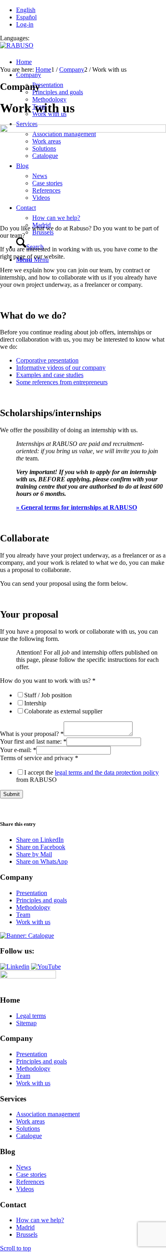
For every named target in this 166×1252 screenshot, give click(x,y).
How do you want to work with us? (47, 680)
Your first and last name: (33, 741)
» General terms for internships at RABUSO (76, 507)
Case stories (31, 1174)
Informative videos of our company (61, 367)
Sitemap (26, 1023)
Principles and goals (41, 900)
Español (26, 17)
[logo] (16, 45)
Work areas (30, 1121)
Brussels (26, 1234)
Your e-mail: (18, 749)
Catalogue (29, 1135)
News (23, 1167)
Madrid (25, 1227)
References (30, 1181)
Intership (35, 703)
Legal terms (31, 1015)
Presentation (31, 892)
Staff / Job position (48, 695)
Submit (11, 794)
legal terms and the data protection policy (107, 772)
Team (23, 914)
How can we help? (40, 1220)
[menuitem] (91, 62)
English (25, 9)
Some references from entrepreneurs (62, 382)
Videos (25, 1189)
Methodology (33, 907)
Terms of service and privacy (39, 758)
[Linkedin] (14, 966)
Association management (48, 1114)
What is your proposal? (32, 733)
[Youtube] (46, 966)
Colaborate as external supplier (63, 711)
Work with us (33, 921)
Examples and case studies (49, 374)
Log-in (24, 24)
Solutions (28, 1128)
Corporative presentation (47, 360)
